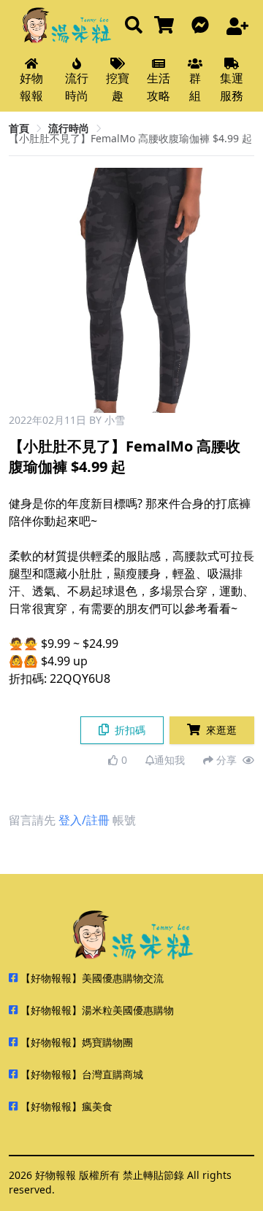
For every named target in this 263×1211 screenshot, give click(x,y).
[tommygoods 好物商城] (167, 26)
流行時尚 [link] (68, 128)
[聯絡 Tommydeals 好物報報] (203, 26)
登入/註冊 (84, 820)
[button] (237, 290)
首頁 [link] (19, 128)
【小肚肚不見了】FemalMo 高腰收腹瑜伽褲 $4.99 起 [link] (130, 138)
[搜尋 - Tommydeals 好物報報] (133, 26)
